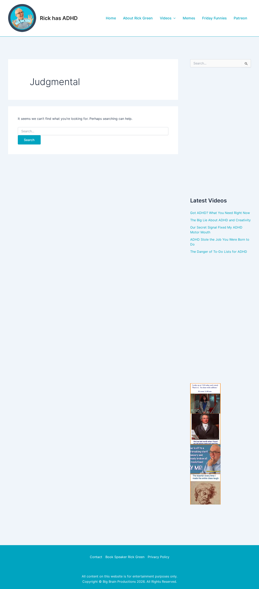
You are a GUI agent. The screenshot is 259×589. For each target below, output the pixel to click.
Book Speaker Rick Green (124, 557)
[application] (173, 18)
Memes (189, 18)
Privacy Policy (158, 557)
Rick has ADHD (59, 18)
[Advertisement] (220, 132)
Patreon (240, 18)
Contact (96, 557)
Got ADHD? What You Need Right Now (220, 213)
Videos (165, 18)
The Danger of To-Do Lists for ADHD (218, 252)
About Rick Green (138, 18)
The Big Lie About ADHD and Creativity (220, 220)
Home (111, 18)
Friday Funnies (214, 18)
